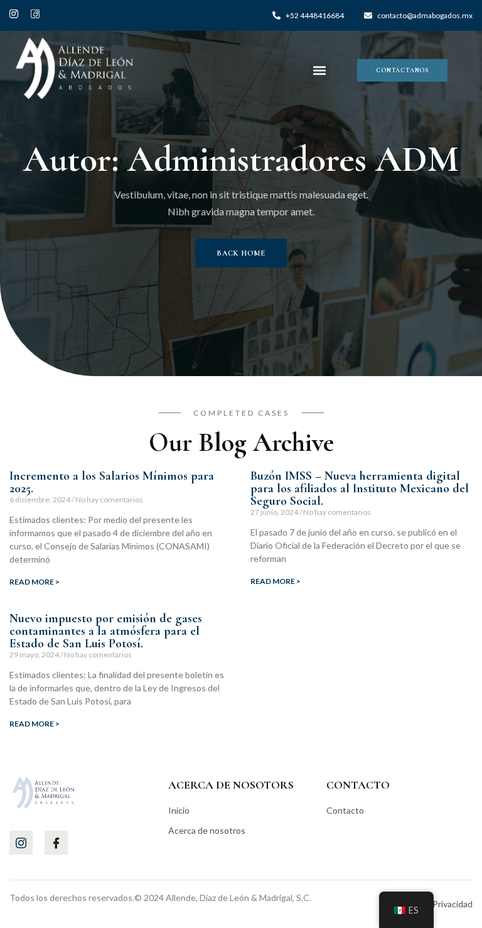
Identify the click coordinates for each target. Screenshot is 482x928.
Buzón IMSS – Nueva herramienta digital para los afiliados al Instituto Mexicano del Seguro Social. (359, 488)
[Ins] (21, 843)
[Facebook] (35, 18)
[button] (319, 70)
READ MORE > (34, 581)
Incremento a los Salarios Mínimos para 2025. (111, 482)
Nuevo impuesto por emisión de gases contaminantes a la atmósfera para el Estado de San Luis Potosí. (105, 631)
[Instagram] (13, 18)
